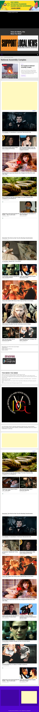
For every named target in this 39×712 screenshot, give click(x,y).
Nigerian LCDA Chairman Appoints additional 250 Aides (10, 374)
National (22, 64)
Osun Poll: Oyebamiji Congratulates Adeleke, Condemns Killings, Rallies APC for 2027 (15, 375)
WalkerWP (28, 710)
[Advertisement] (19, 21)
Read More (23, 75)
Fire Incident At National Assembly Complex (27, 66)
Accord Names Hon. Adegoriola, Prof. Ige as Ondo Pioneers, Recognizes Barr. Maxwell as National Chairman (19, 376)
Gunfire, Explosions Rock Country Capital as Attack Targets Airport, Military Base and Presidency (17, 380)
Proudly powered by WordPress (13, 710)
